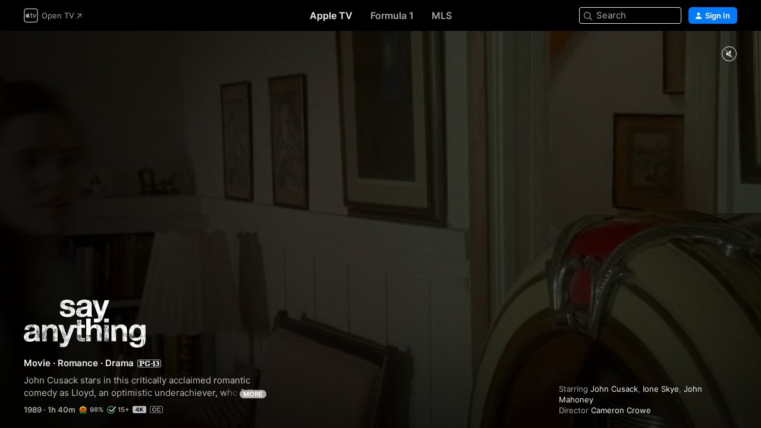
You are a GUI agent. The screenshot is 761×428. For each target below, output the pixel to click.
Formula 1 (392, 15)
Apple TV (331, 15)
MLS (442, 15)
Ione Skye (661, 389)
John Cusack (614, 389)
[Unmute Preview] (729, 54)
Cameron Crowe (621, 410)
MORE (253, 394)
